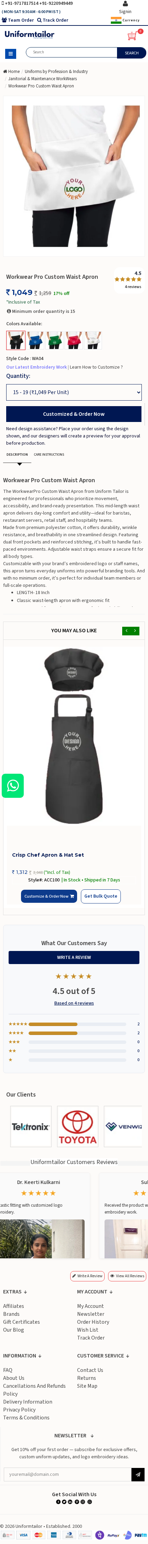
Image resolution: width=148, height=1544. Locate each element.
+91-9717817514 (22, 3)
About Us (13, 1382)
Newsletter (90, 1318)
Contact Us (90, 1374)
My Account (90, 1310)
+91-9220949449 (56, 3)
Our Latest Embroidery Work (37, 367)
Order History (93, 1326)
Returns (86, 1382)
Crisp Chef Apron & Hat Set (48, 855)
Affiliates (13, 1310)
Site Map (87, 1390)
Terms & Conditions (26, 1421)
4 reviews (133, 287)
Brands (11, 1318)
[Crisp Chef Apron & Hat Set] (74, 736)
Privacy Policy (19, 1413)
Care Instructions (49, 454)
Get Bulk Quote (92, 899)
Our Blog (13, 1333)
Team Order (21, 20)
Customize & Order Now (48, 900)
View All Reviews (130, 1280)
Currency (130, 20)
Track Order (55, 20)
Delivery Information (27, 1405)
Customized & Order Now (74, 414)
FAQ (7, 1374)
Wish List (87, 1333)
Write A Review (74, 961)
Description (17, 454)
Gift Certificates (21, 1326)
